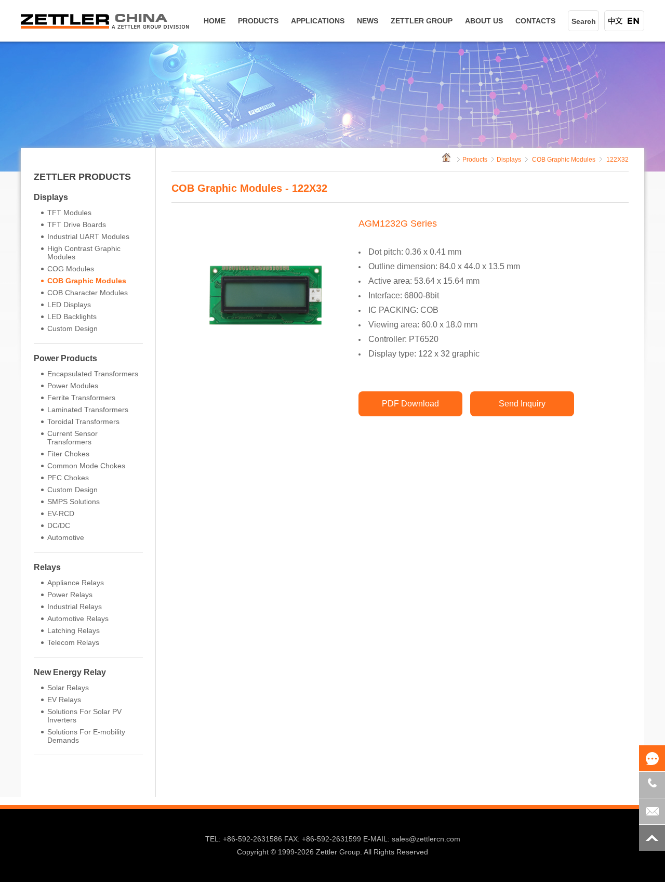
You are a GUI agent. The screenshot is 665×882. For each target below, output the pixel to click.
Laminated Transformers (87, 409)
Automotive (65, 537)
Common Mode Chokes (86, 466)
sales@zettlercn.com (426, 839)
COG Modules (70, 269)
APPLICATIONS (317, 21)
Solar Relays (68, 687)
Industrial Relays (74, 606)
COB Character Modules (87, 292)
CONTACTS (535, 21)
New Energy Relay (70, 672)
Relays (47, 567)
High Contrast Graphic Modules (84, 252)
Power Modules (72, 385)
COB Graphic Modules (86, 281)
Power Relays (69, 594)
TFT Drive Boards (76, 224)
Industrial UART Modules (88, 236)
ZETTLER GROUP (422, 21)
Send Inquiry (522, 403)
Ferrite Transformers (81, 397)
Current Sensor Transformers (72, 437)
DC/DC (58, 525)
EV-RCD (60, 513)
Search (583, 21)
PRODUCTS (258, 21)
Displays (51, 197)
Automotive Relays (78, 618)
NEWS (367, 21)
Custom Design (72, 328)
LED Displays (69, 304)
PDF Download (410, 403)
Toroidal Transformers (83, 421)
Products (474, 159)
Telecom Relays (73, 642)
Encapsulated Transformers (92, 374)
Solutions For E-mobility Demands (86, 736)
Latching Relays (73, 630)
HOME (214, 21)
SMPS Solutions (73, 501)
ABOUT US (484, 21)
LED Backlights (72, 316)
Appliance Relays (75, 582)
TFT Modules (69, 212)
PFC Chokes (68, 477)
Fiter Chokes (68, 454)
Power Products (65, 358)
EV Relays (64, 699)
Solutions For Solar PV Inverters (84, 715)
